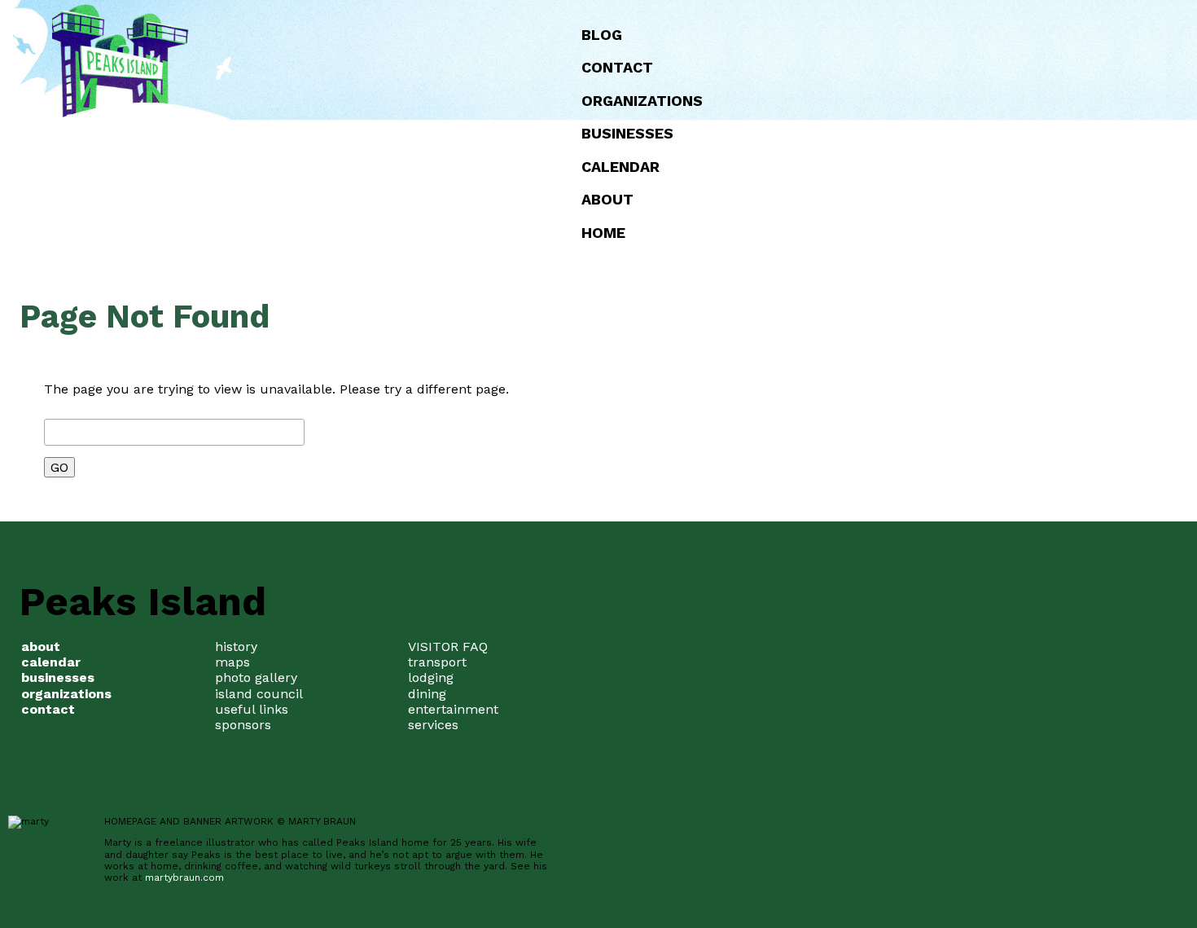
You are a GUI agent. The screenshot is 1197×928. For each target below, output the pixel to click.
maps (232, 662)
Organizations (642, 100)
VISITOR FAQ (448, 646)
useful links (251, 709)
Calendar (620, 166)
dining (427, 693)
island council (259, 693)
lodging (431, 677)
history (236, 646)
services (433, 724)
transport (437, 662)
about (607, 199)
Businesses (627, 133)
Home (603, 232)
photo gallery (256, 677)
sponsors (243, 724)
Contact (617, 67)
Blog (601, 34)
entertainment (453, 709)
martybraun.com (184, 877)
